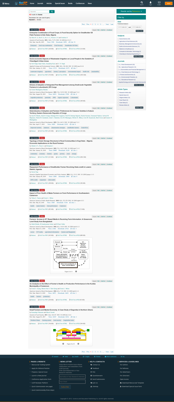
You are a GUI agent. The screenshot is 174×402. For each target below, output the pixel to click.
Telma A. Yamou (36, 198)
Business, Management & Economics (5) (130, 44)
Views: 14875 (52, 293)
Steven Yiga (34, 172)
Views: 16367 (51, 124)
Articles (49, 3)
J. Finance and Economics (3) (127, 74)
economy (42, 154)
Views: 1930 (50, 42)
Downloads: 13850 (64, 176)
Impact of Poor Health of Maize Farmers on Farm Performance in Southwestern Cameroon (59, 194)
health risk (86, 71)
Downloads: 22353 (62, 124)
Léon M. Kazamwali (89, 118)
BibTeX (103, 30)
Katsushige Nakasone (37, 312)
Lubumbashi (74, 97)
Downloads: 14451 (63, 293)
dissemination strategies (58, 127)
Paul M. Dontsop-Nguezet (72, 116)
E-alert (159, 4)
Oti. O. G (47, 37)
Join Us (95, 383)
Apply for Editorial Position (41, 368)
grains (55, 154)
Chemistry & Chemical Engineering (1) (129, 54)
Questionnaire (97, 376)
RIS (98, 30)
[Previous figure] (63, 344)
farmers (49, 154)
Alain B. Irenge (45, 116)
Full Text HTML (62, 49)
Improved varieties (36, 127)
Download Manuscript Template (133, 383)
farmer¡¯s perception (60, 71)
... (103, 24)
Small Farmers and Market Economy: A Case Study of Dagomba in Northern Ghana (61, 310)
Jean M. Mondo (35, 116)
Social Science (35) (124, 39)
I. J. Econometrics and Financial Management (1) (132, 69)
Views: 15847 (51, 202)
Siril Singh (34, 63)
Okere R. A (34, 37)
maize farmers (41, 206)
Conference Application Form (41, 379)
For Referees (124, 368)
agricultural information (52, 232)
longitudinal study (69, 320)
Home (32, 3)
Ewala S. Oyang (36, 288)
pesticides (47, 97)
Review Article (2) (124, 105)
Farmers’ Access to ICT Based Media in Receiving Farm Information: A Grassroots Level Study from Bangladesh (61, 220)
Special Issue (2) (124, 95)
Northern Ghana (35, 320)
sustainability (95, 71)
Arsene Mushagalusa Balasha (39, 89)
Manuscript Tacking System (41, 365)
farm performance (52, 206)
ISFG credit (34, 180)
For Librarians (124, 376)
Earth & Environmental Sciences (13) (129, 46)
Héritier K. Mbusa (77, 118)
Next (107, 24)
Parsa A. (41, 146)
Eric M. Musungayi (65, 118)
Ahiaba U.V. (34, 146)
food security (57, 320)
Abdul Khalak (35, 224)
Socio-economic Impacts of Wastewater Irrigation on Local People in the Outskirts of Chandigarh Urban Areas (62, 60)
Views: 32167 (52, 317)
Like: (72, 42)
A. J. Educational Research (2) (127, 79)
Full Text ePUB (74, 49)
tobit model (51, 180)
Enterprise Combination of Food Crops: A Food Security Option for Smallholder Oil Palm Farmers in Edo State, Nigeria (61, 33)
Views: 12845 (53, 176)
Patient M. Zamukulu (42, 118)
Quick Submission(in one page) (42, 386)
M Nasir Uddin (60, 224)
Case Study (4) (123, 102)
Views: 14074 (52, 94)
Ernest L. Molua (48, 198)
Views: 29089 (53, 150)
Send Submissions (98, 379)
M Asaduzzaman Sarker (46, 224)
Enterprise (33, 45)
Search (141, 4)
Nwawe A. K (54, 37)
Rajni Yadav (41, 63)
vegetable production (36, 97)
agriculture (48, 71)
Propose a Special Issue (39, 372)
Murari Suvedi (50, 312)
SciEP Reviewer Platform (40, 383)
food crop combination (45, 45)
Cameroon (63, 206)
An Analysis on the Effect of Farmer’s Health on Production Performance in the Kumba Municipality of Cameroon (63, 285)
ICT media (40, 232)
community (34, 154)
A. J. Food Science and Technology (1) (129, 72)
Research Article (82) (125, 92)
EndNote (109, 30)
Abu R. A (41, 37)
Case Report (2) (123, 100)
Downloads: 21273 (64, 68)
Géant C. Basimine (54, 118)
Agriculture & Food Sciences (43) (128, 41)
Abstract (33, 49)
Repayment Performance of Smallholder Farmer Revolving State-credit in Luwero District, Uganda (60, 168)
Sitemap (95, 386)
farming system (46, 320)
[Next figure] (76, 271)
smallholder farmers (73, 127)
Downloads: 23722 (63, 228)
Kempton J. (50, 146)
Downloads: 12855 (61, 42)
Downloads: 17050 (63, 94)
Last (112, 24)
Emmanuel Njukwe (96, 116)
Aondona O (64, 37)
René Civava (99, 118)
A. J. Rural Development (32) (127, 64)
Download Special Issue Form (132, 386)
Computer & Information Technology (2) (130, 51)
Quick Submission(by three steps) (43, 390)
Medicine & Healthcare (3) (126, 49)
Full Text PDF (43, 49)
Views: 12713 (53, 68)
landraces (46, 127)
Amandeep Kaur (50, 63)
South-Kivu (84, 127)
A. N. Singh (61, 63)
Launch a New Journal (39, 376)
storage (74, 154)
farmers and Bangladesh (68, 232)
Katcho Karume (85, 116)
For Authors (124, 365)
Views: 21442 (52, 228)
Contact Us (96, 365)
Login (150, 4)
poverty (62, 154)
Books (70, 3)
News (90, 3)
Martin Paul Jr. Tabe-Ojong (49, 288)
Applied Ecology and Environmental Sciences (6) (132, 82)
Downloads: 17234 (62, 202)
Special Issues (60, 3)
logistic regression (63, 97)
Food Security (58, 45)
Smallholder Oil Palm (71, 45)
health (32, 206)
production (46, 296)
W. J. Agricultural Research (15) (127, 67)
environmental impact (74, 71)
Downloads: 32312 (63, 317)
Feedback (95, 368)
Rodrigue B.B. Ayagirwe (58, 116)
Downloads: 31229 (64, 150)
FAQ (93, 372)
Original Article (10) (124, 97)
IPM (54, 97)
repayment (43, 180)
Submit (168, 3)
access (32, 232)
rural (68, 154)
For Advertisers (125, 372)
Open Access (124, 379)
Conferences (80, 3)
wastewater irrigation (37, 71)
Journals (40, 3)
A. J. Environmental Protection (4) (128, 77)
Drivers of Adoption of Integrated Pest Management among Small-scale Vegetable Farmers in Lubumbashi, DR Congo (61, 86)
